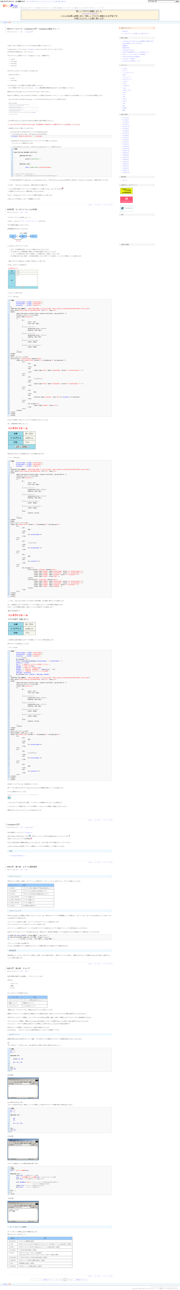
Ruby (124, 101)
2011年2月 (125, 122)
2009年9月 (125, 153)
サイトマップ (47, 1)
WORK (32, 1)
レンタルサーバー (128, 72)
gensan (90, 204)
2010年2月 (125, 144)
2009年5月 (125, 161)
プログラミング (127, 79)
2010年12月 (125, 126)
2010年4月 (125, 139)
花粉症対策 (125, 48)
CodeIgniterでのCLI (128, 50)
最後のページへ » (82, 1280)
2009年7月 (125, 157)
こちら (37, 88)
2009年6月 (125, 159)
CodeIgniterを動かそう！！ (19, 855)
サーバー (125, 70)
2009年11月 (125, 150)
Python (125, 99)
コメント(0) (97, 204)
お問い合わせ (61, 1)
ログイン (125, 180)
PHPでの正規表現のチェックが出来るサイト (135, 52)
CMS (124, 83)
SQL (124, 103)
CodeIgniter (31, 49)
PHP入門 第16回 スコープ (18, 968)
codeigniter (28, 31)
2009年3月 (125, 166)
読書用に (125, 45)
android (125, 81)
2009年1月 (125, 170)
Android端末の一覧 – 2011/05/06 (132, 43)
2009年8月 (125, 155)
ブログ (28, 1)
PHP (22, 31)
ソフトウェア (126, 77)
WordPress (126, 85)
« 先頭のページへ (47, 1280)
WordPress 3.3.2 (162, 1287)
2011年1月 (125, 124)
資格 (123, 110)
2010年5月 (125, 137)
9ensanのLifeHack (90, 14)
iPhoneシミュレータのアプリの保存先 (133, 54)
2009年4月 (125, 164)
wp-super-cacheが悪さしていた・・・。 (134, 61)
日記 (123, 106)
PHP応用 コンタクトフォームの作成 (22, 209)
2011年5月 (125, 118)
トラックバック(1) (107, 204)
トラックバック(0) (107, 820)
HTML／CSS (127, 90)
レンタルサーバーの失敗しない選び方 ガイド (136, 33)
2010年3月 (125, 142)
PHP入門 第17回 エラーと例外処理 (22, 867)
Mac (124, 94)
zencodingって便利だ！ (129, 58)
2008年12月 (125, 172)
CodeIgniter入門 (13, 825)
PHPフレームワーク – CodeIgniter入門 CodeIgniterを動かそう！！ (33, 29)
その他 (124, 68)
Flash (124, 88)
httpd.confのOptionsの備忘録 (130, 56)
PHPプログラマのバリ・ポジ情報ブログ (154, 1288)
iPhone (125, 92)
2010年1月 (125, 146)
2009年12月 (125, 148)
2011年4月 (125, 120)
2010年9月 (125, 129)
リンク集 (54, 1)
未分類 (124, 108)
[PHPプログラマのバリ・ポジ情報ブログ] (10, 8)
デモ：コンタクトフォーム (29, 221)
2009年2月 (125, 168)
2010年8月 (125, 131)
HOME (5, 22)
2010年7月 (125, 133)
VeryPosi (175, 1287)
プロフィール (39, 1)
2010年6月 (125, 135)
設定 (124, 75)
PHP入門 (125, 31)
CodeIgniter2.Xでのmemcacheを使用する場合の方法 (137, 41)
